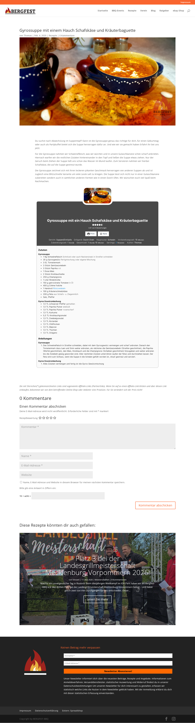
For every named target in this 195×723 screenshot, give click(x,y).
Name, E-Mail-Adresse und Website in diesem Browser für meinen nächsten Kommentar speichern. (74, 482)
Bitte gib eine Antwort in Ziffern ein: (38, 488)
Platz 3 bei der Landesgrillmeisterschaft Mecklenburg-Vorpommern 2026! (97, 565)
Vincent (76, 579)
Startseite (103, 11)
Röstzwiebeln (59, 288)
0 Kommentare (66, 35)
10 (109, 618)
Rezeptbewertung (29, 418)
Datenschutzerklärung (46, 710)
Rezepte (132, 11)
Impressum (185, 2)
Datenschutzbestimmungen (78, 685)
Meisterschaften (102, 579)
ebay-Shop (178, 11)
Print (92, 234)
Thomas (28, 35)
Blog (153, 11)
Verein (143, 11)
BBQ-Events (118, 11)
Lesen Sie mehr (97, 599)
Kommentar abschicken (155, 505)
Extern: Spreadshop (72, 710)
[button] (93, 225)
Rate (104, 234)
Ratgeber (164, 11)
